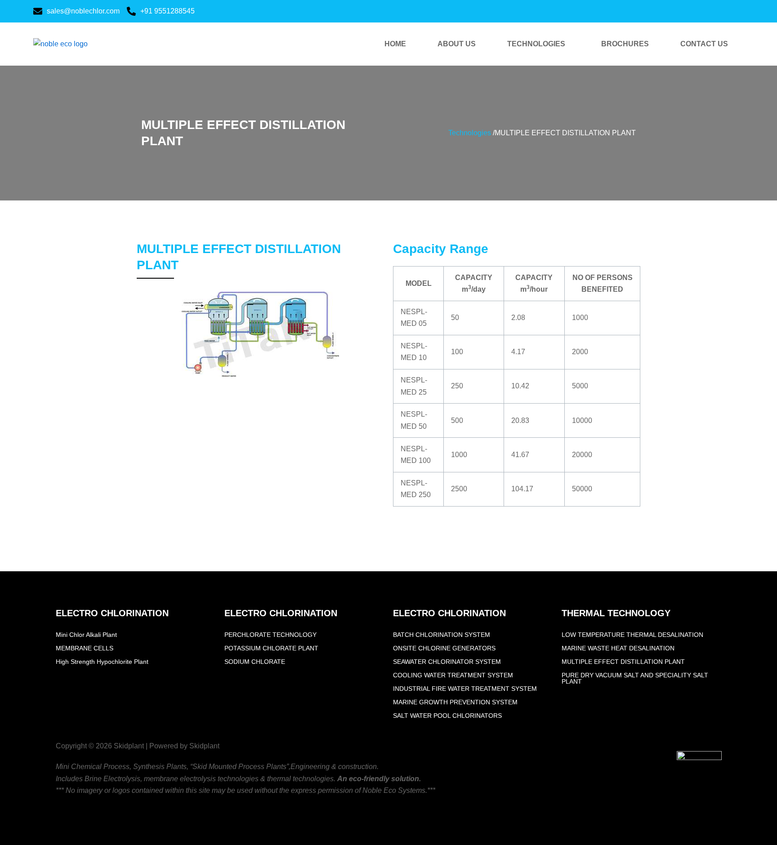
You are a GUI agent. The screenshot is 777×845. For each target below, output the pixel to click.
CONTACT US (704, 44)
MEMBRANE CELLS (84, 648)
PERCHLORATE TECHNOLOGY (270, 634)
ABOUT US (457, 44)
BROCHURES (625, 44)
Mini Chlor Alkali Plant (86, 634)
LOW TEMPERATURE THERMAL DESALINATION (632, 634)
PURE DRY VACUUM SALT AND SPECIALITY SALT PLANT (635, 678)
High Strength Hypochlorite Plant (102, 661)
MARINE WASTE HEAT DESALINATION (618, 648)
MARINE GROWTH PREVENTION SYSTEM (455, 702)
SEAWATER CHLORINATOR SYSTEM (447, 661)
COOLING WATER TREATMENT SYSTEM (453, 675)
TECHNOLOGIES (536, 44)
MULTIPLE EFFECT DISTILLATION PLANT (623, 661)
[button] (538, 44)
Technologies (469, 133)
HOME (395, 44)
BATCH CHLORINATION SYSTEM (441, 634)
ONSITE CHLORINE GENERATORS (444, 648)
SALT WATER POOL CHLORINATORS (447, 715)
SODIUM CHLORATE (254, 661)
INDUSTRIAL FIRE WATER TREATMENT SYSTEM (465, 688)
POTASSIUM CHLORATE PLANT (271, 648)
